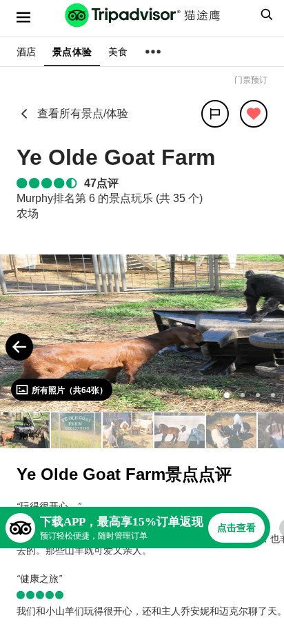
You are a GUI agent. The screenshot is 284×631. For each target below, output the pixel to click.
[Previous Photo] (19, 347)
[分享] (215, 114)
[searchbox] (264, 14)
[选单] (23, 17)
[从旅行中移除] (253, 114)
